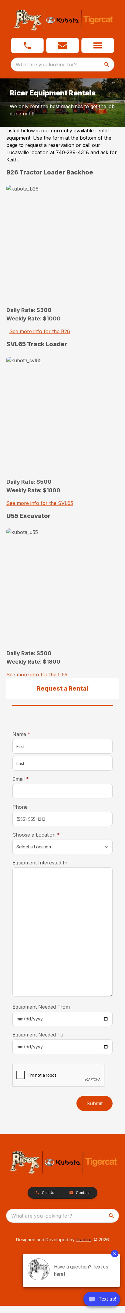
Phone (20, 807)
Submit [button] (94, 1103)
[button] (27, 45)
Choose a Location (45, 834)
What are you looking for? (46, 64)
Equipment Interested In (39, 863)
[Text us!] (102, 1299)
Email (30, 779)
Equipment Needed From (41, 1007)
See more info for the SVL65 (39, 503)
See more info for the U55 (36, 674)
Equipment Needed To (37, 1035)
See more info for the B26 (39, 331)
